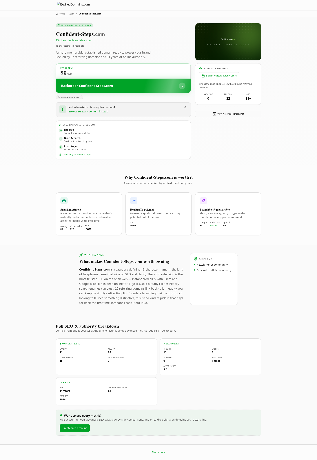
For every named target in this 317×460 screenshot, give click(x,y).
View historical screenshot (230, 113)
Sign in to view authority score (221, 75)
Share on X (158, 452)
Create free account (75, 428)
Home (62, 13)
